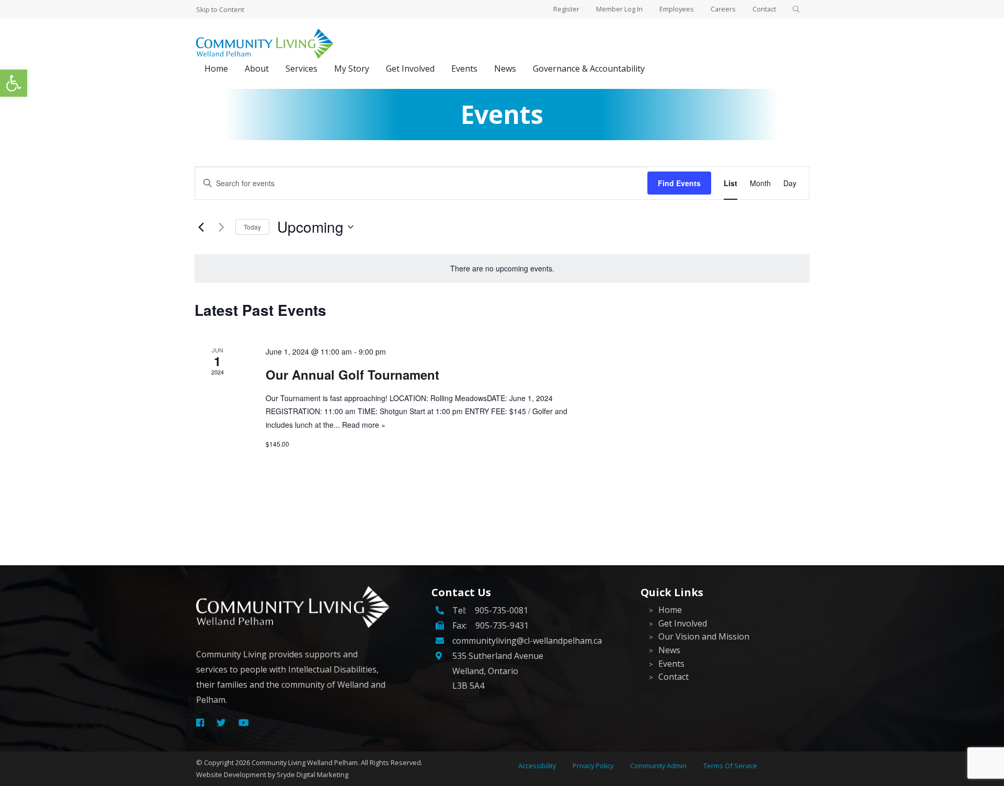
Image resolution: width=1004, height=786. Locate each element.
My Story (351, 68)
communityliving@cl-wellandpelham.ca (527, 640)
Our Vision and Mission (703, 636)
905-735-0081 (501, 610)
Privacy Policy (593, 765)
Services (301, 68)
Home (216, 68)
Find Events (679, 183)
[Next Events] (221, 227)
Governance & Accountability (589, 68)
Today (252, 226)
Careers (723, 9)
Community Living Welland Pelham (305, 762)
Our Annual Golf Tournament (352, 374)
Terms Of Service (730, 765)
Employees (676, 9)
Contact (764, 9)
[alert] (502, 268)
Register (566, 9)
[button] (13, 83)
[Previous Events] (201, 227)
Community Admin (658, 765)
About (257, 68)
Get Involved (410, 68)
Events (464, 68)
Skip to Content (220, 9)
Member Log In (619, 9)
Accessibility (537, 765)
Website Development (231, 774)
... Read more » (359, 424)
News (505, 68)
